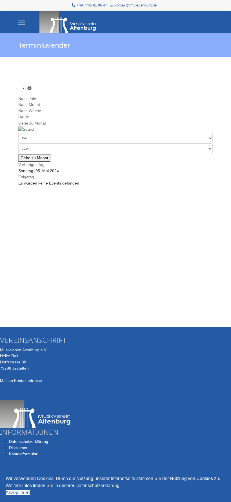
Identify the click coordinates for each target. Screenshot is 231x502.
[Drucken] (29, 88)
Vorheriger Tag (31, 164)
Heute (23, 117)
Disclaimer (18, 447)
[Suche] (115, 129)
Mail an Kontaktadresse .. (22, 380)
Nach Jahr (27, 98)
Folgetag (26, 177)
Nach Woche (29, 110)
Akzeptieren (18, 492)
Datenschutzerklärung (28, 441)
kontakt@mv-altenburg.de (136, 5)
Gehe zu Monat (32, 123)
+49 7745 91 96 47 (92, 5)
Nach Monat (29, 104)
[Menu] (21, 23)
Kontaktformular (23, 454)
